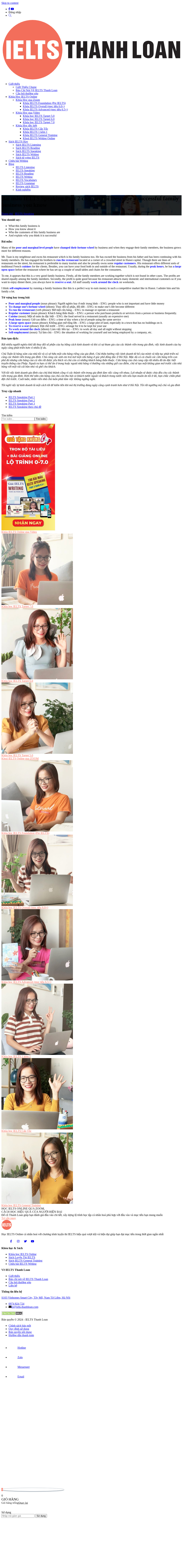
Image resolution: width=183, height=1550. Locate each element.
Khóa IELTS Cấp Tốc (35, 128)
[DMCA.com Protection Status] (12, 1314)
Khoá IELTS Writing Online (39, 138)
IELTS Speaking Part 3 (22, 403)
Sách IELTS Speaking (28, 151)
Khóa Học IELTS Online (23, 96)
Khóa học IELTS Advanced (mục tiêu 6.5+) (26, 981)
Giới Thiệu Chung (26, 87)
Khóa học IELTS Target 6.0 (39, 119)
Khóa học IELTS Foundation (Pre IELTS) (25, 833)
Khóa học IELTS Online (22, 1254)
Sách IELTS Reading (28, 147)
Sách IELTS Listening (28, 144)
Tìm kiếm (6, 415)
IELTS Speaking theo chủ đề (25, 406)
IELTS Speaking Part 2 (22, 400)
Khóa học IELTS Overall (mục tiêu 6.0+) (24, 907)
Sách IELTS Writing (27, 154)
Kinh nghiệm (23, 189)
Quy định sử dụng (19, 1328)
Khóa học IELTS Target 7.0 (39, 122)
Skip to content (9, 2)
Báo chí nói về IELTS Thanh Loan (28, 1279)
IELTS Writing (24, 176)
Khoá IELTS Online (20, 758)
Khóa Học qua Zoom (28, 99)
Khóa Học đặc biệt (26, 125)
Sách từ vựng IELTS (27, 157)
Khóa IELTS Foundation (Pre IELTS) (44, 103)
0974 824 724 (16, 1303)
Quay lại (23, 1502)
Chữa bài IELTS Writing (22, 1263)
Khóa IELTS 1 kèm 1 (35, 131)
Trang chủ (7, 213)
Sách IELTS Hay (18, 141)
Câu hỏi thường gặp (27, 93)
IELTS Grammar (25, 183)
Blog (11, 164)
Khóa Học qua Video (28, 112)
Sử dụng (41, 1516)
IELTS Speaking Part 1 (22, 397)
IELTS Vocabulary (26, 180)
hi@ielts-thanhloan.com (24, 1306)
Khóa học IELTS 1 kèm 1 (16, 1056)
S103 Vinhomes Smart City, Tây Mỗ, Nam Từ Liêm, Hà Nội (35, 1297)
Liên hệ (13, 1285)
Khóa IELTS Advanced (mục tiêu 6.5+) (45, 109)
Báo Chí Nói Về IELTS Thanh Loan (36, 90)
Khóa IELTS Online (19, 531)
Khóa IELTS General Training (40, 135)
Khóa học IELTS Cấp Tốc (16, 1130)
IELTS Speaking (25, 170)
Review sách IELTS (27, 186)
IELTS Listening (25, 167)
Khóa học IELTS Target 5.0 (39, 115)
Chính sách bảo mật (20, 1325)
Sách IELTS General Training (25, 1260)
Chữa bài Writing (18, 160)
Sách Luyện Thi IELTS (22, 1257)
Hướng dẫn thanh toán (21, 1335)
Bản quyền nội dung (20, 1332)
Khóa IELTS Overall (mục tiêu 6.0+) (44, 106)
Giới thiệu (14, 83)
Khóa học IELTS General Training (21, 1205)
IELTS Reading (25, 173)
